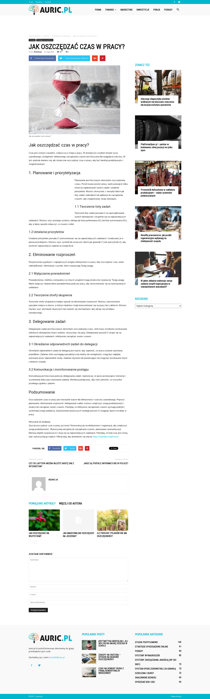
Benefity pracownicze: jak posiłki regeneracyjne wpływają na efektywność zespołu (156, 238)
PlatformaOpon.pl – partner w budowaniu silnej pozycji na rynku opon (156, 147)
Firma (98, 9)
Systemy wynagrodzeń (147, 655)
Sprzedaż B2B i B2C (145, 682)
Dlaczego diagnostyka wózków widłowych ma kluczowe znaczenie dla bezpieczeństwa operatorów (157, 101)
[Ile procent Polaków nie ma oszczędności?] (112, 520)
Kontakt (48, 2)
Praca (156, 9)
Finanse (109, 9)
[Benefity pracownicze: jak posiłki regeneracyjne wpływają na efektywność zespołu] (158, 223)
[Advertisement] (105, 25)
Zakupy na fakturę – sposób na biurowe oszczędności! (109, 657)
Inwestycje (142, 9)
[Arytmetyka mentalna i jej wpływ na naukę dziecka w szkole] (89, 645)
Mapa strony (176, 696)
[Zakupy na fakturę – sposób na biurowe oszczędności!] (89, 659)
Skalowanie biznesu (145, 677)
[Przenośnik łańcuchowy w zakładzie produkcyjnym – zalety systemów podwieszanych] (158, 177)
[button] (177, 9)
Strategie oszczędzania (44, 40)
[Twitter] (179, 2)
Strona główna (34, 36)
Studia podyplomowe (146, 642)
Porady (168, 9)
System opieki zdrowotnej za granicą (155, 668)
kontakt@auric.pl (57, 657)
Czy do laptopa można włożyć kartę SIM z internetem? (51, 465)
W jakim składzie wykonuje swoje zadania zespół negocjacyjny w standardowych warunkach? (156, 283)
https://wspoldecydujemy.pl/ (106, 436)
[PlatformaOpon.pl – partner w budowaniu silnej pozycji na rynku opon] (158, 132)
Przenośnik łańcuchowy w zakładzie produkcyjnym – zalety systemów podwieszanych (158, 192)
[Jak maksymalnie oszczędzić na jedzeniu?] (78, 520)
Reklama (39, 2)
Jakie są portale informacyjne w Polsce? (106, 463)
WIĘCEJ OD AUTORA (70, 503)
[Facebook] (174, 2)
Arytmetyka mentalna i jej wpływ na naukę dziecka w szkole (113, 643)
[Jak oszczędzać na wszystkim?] (44, 520)
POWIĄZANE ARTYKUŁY (42, 503)
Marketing (126, 9)
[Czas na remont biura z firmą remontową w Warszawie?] (89, 672)
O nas (31, 2)
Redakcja (38, 52)
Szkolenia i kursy (144, 673)
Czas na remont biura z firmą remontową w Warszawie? (111, 670)
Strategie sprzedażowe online (151, 646)
